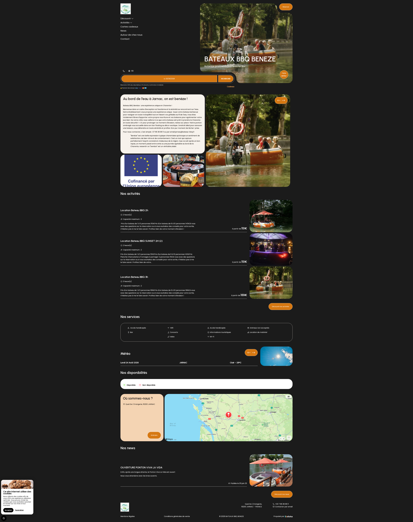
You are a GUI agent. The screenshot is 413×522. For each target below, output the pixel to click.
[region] (17, 497)
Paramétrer (19, 510)
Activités (124, 22)
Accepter (8, 510)
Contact (124, 38)
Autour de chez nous (131, 34)
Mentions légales (127, 516)
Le (164, 79)
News (123, 30)
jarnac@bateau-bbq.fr (184, 132)
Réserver (286, 7)
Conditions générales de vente (177, 516)
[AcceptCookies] (3, 518)
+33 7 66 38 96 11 (282, 504)
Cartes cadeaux (129, 26)
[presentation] (283, 100)
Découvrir (125, 18)
